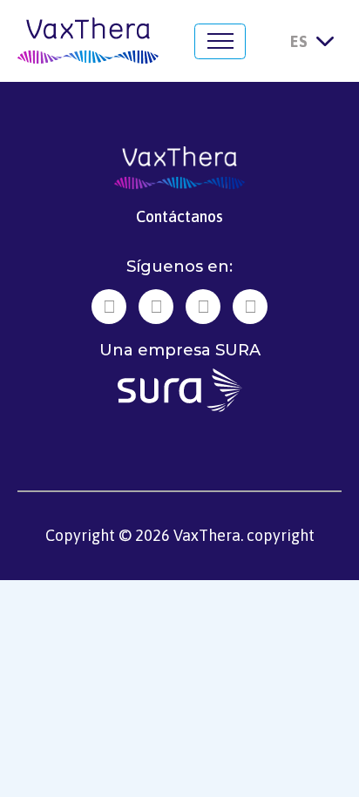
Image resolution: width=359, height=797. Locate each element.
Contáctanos (179, 216)
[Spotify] (250, 306)
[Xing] (156, 306)
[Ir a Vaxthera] (88, 40)
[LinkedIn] (108, 306)
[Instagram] (203, 306)
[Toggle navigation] (220, 41)
